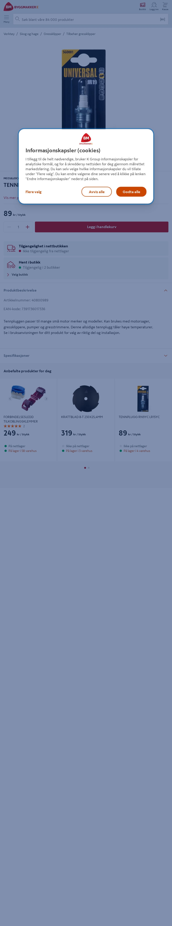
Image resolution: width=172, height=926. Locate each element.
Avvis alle (97, 192)
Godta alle (131, 192)
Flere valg (33, 192)
